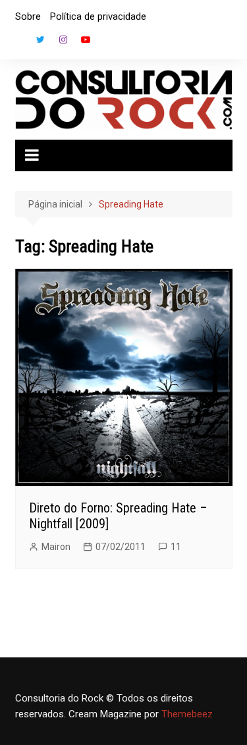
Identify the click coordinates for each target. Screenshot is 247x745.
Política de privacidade (98, 16)
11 (176, 546)
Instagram (63, 39)
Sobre (28, 16)
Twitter (41, 39)
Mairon (55, 546)
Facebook (18, 43)
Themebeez (187, 714)
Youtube (86, 39)
